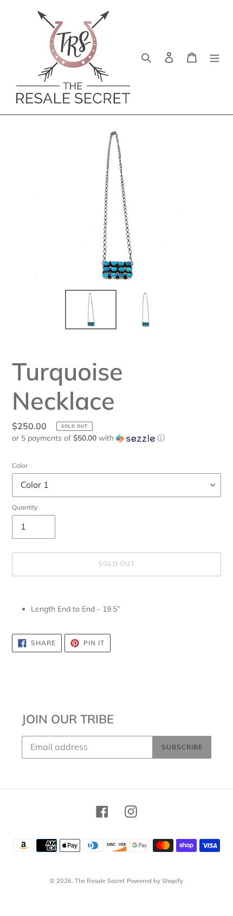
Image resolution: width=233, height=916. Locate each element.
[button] (88, 438)
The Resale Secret (100, 881)
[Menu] (214, 57)
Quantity (24, 507)
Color (20, 465)
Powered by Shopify (155, 881)
